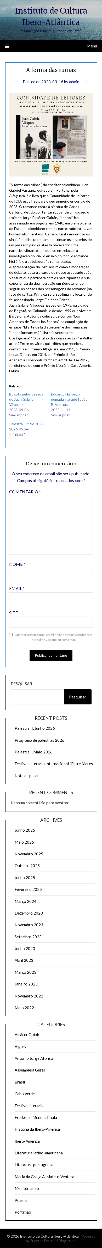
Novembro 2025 (29, 853)
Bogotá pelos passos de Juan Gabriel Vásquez (26, 399)
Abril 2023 (24, 960)
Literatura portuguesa (34, 1164)
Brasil (20, 1082)
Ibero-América (27, 1141)
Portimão (23, 1212)
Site (13, 612)
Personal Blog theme (60, 1240)
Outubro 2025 (27, 865)
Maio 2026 (24, 842)
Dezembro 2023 (29, 913)
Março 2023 (25, 972)
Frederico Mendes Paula (36, 1117)
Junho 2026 (25, 830)
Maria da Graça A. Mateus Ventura (44, 1176)
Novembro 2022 (29, 996)
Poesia (21, 1200)
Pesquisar (21, 683)
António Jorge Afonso (34, 1058)
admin (74, 81)
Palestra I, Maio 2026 (26, 424)
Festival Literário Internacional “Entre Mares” (54, 763)
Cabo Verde (25, 1093)
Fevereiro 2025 (28, 889)
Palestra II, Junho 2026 (35, 728)
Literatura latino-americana (39, 1152)
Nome (17, 564)
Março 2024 (25, 901)
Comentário (25, 491)
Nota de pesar (27, 775)
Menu (92, 45)
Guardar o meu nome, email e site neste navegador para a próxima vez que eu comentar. (54, 637)
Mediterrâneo (27, 1188)
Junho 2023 (25, 948)
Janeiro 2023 (26, 984)
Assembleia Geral (30, 1070)
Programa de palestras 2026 (39, 740)
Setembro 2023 (28, 936)
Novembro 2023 (29, 924)
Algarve (22, 1046)
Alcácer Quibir (27, 1034)
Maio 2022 (24, 1007)
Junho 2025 (25, 877)
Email (17, 588)
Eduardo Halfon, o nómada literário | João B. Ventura (69, 399)
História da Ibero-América (37, 1129)
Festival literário (29, 1105)
